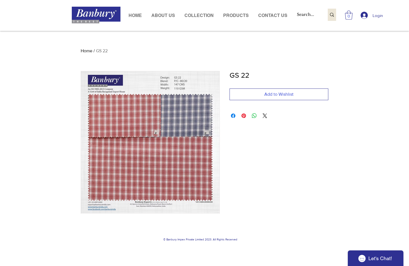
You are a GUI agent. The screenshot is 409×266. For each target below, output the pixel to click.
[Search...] (332, 15)
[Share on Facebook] (233, 115)
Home (86, 50)
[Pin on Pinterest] (243, 115)
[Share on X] (265, 115)
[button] (235, 15)
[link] (349, 15)
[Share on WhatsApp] (254, 115)
